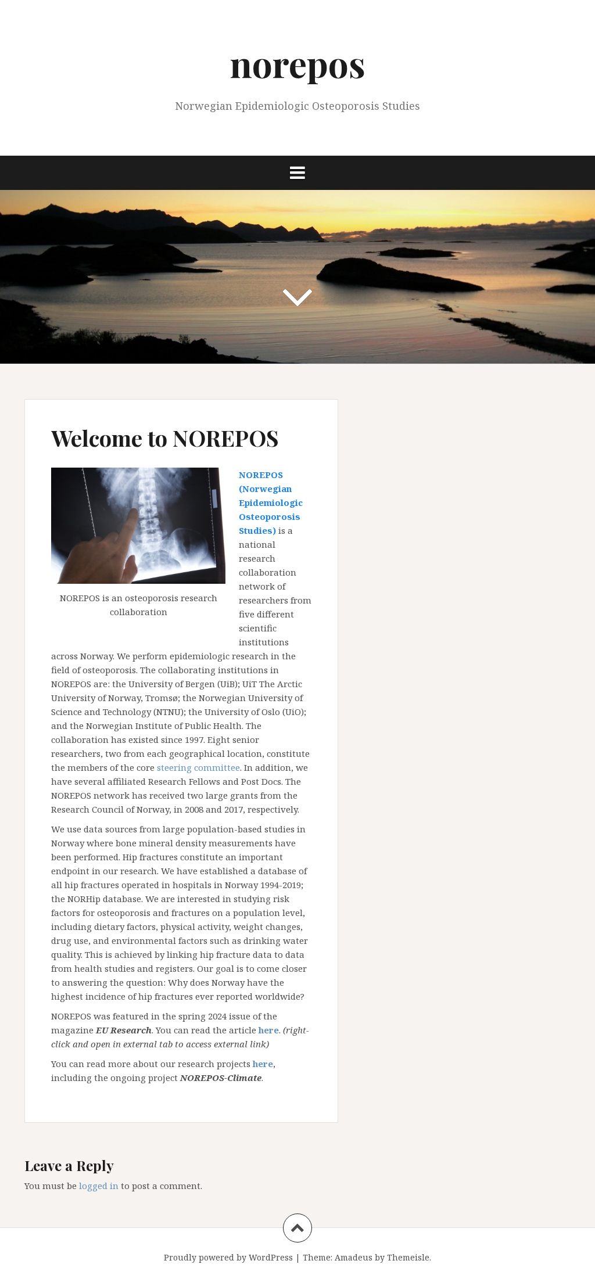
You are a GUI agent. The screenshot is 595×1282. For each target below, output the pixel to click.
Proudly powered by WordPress (228, 1257)
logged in (99, 1185)
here (263, 1063)
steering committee (198, 767)
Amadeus (353, 1257)
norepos (297, 63)
